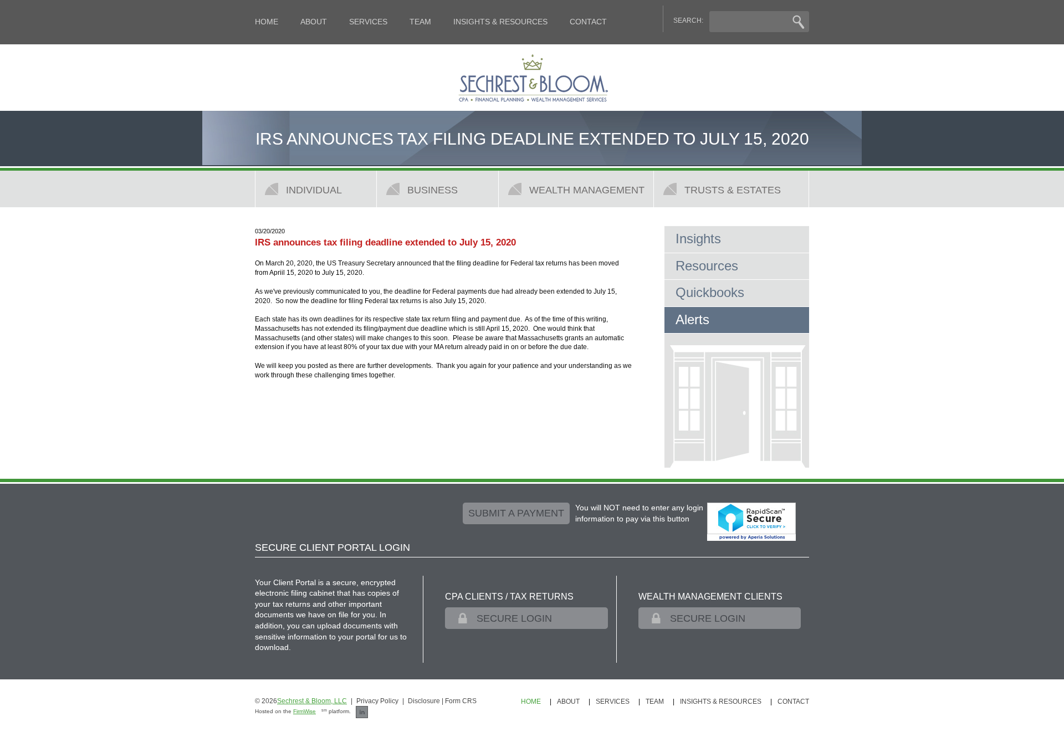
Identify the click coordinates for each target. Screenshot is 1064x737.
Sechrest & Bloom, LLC (312, 701)
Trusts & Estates (732, 190)
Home (266, 21)
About (313, 21)
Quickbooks (710, 292)
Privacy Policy (377, 701)
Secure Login (514, 618)
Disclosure (424, 701)
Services (368, 21)
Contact (588, 21)
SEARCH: (688, 20)
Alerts (692, 319)
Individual (314, 190)
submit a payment (516, 513)
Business (432, 190)
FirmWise (304, 711)
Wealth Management (586, 190)
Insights (698, 238)
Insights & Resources (500, 21)
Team (420, 21)
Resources (707, 265)
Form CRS (461, 701)
